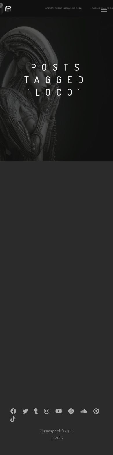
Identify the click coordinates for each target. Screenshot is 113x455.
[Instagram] (46, 412)
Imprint (57, 437)
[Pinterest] (96, 412)
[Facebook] (13, 412)
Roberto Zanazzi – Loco (51, 272)
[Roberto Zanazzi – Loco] (56, 217)
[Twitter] (25, 412)
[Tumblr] (36, 412)
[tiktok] (13, 420)
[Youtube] (58, 412)
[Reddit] (71, 412)
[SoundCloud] (83, 412)
